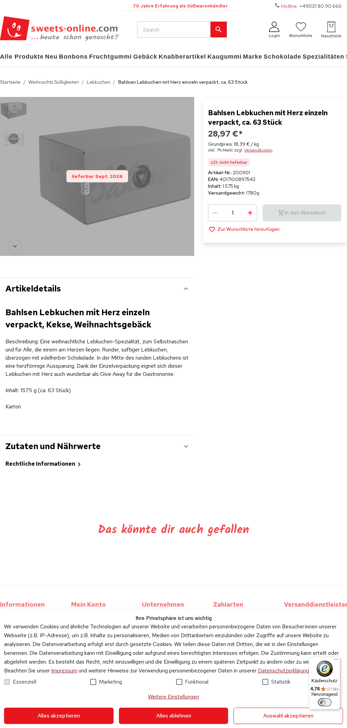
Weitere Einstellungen (173, 696)
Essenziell (24, 681)
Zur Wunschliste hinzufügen (249, 229)
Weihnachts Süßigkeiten (53, 82)
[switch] (324, 702)
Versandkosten (258, 150)
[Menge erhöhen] (250, 213)
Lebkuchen (98, 82)
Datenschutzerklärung (283, 670)
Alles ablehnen (173, 715)
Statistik (280, 681)
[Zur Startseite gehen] (59, 29)
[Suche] (218, 29)
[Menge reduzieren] (215, 213)
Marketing (110, 681)
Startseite (10, 82)
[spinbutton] (233, 213)
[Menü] (336, 661)
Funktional (196, 681)
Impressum (64, 670)
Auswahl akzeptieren (288, 715)
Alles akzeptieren (59, 715)
